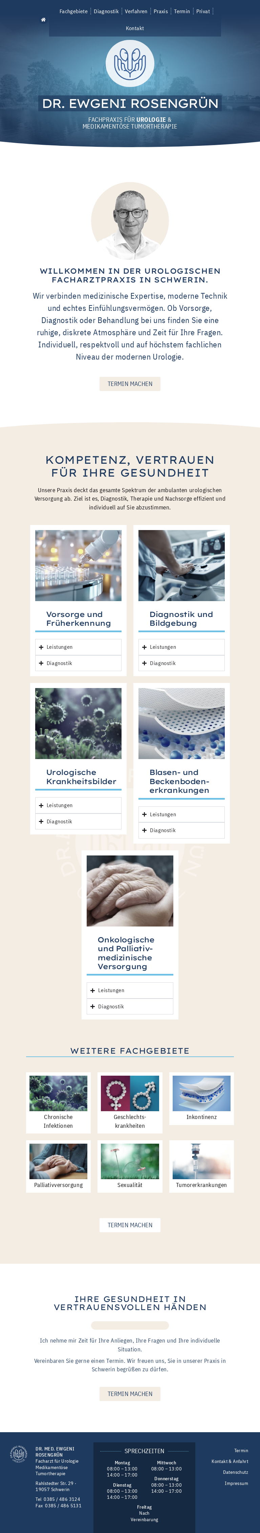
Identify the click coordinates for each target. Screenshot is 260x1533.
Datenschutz (235, 1472)
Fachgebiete (74, 11)
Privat (203, 11)
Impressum (236, 1483)
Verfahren (136, 11)
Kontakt (135, 28)
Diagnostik (106, 11)
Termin (182, 11)
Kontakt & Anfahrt (230, 1462)
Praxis (161, 11)
